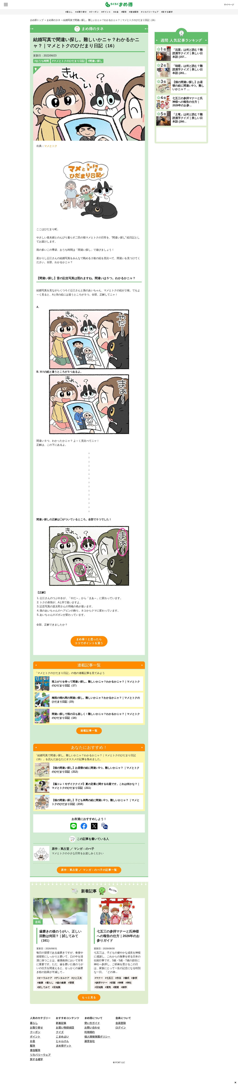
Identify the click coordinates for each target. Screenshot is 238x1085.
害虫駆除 (134, 11)
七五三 (109, 978)
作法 (119, 978)
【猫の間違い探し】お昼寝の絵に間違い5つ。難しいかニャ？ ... (188, 86)
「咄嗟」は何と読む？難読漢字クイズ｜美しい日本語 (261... (187, 69)
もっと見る (89, 997)
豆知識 (56, 987)
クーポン (95, 11)
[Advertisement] (181, 134)
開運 (116, 987)
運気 (108, 987)
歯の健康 (61, 982)
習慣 (71, 982)
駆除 (124, 11)
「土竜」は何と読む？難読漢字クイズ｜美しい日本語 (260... (187, 118)
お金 (116, 11)
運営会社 (89, 1041)
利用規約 (89, 1032)
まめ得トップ (37, 20)
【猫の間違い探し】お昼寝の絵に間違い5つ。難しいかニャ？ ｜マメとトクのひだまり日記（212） (95, 769)
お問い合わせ (92, 1027)
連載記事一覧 (89, 730)
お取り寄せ (82, 11)
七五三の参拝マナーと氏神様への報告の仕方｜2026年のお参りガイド (118, 936)
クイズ (60, 1032)
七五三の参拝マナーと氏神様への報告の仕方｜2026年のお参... (187, 102)
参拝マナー (101, 982)
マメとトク (50, 146)
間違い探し (95, 61)
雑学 (124, 987)
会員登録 (120, 1023)
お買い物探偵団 (65, 1027)
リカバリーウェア (150, 11)
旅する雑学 (167, 11)
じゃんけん (62, 1041)
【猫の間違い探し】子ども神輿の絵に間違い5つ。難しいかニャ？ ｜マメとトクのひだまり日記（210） (95, 802)
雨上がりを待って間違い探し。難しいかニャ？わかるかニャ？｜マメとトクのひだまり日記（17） (96, 683)
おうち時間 (42, 61)
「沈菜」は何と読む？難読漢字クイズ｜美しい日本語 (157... (187, 53)
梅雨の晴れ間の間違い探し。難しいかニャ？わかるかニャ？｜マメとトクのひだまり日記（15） (96, 699)
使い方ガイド (92, 1023)
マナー (99, 978)
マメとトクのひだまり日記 (69, 61)
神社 (129, 982)
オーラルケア (45, 978)
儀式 (127, 978)
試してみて (44, 987)
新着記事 (61, 1023)
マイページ (229, 4)
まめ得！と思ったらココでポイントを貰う (89, 641)
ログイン (120, 1027)
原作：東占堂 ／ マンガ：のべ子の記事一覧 (89, 869)
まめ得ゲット (63, 1045)
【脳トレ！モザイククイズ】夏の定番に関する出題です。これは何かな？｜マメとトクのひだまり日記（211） (96, 786)
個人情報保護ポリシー (97, 1036)
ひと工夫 (77, 978)
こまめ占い (62, 1036)
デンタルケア (62, 978)
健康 (41, 982)
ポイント (106, 11)
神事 (121, 982)
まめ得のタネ (53, 20)
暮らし (70, 11)
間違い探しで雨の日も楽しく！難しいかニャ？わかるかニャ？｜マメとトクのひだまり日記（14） (96, 716)
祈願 (113, 982)
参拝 (135, 978)
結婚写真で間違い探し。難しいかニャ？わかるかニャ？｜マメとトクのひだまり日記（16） (110, 20)
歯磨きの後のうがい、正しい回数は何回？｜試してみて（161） (60, 936)
